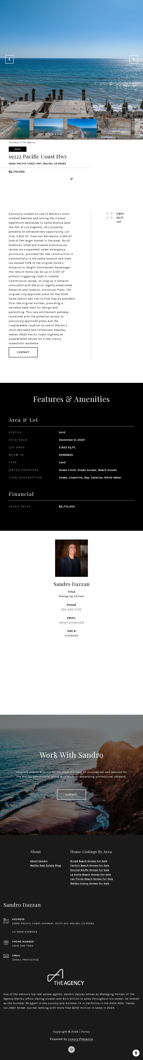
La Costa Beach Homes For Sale (90, 874)
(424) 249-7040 (22, 945)
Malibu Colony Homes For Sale (89, 883)
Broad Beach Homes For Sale (88, 861)
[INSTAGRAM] (71, 1049)
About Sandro (39, 861)
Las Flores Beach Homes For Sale (91, 878)
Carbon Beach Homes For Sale (89, 865)
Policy (85, 1031)
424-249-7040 (71, 609)
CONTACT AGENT (71, 646)
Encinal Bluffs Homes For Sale (89, 870)
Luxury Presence (80, 1039)
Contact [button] (23, 352)
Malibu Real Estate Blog (45, 865)
